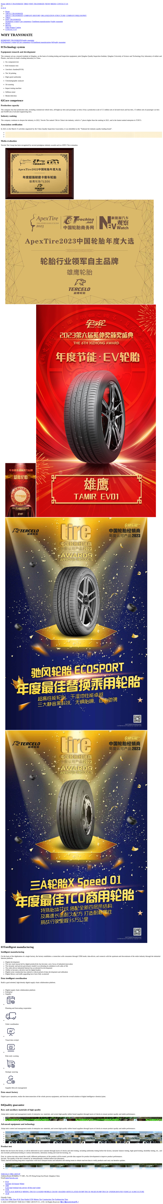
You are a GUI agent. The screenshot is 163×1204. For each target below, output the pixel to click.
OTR (7, 1190)
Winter (22, 1184)
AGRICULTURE (137, 1192)
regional (16, 1188)
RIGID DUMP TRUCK (99, 1192)
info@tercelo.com (11, 1178)
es (1, 8)
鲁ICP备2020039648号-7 (69, 1202)
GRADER (62, 1192)
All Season (15, 1184)
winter (38, 1188)
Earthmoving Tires (61, 1199)
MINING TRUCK (29, 1192)
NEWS (47, 4)
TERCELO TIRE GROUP (10, 1174)
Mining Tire (38, 1199)
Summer (8, 1184)
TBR (7, 1186)
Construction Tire (48, 1199)
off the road (31, 1188)
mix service (23, 1188)
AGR (7, 1194)
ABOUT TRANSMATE (14, 4)
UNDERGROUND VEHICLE (120, 1192)
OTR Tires (4, 1199)
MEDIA (53, 4)
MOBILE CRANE (51, 1192)
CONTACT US (62, 4)
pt (3, 8)
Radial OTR (29, 1199)
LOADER (40, 1192)
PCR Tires (20, 1199)
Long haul (9, 1188)
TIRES (26, 4)
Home (3, 4)
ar (5, 8)
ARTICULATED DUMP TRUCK (78, 1192)
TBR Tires (12, 1199)
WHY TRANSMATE (37, 4)
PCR (7, 1182)
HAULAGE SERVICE (13, 1192)
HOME (3, 40)
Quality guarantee (28, 40)
